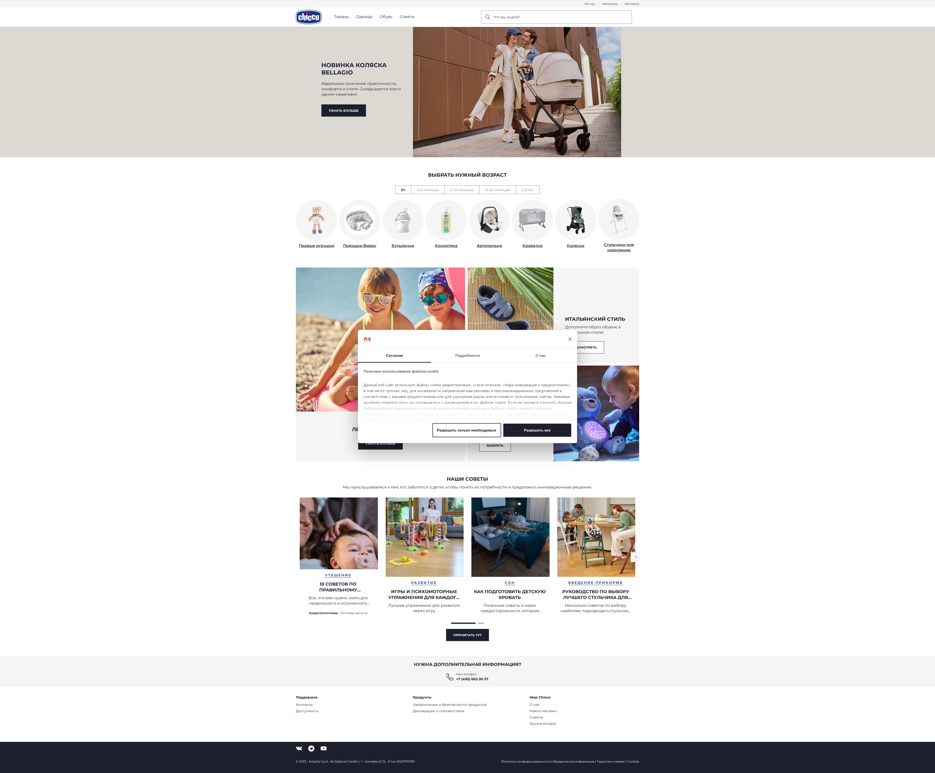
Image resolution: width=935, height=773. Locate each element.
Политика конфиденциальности (526, 761)
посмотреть (585, 347)
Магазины (609, 4)
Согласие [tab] (394, 355)
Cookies (633, 761)
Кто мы (590, 4)
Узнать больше (344, 110)
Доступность (307, 711)
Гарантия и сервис (611, 761)
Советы (536, 717)
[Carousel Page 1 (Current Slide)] (463, 623)
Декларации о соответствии (438, 711)
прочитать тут (467, 635)
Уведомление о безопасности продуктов (450, 704)
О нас (535, 704)
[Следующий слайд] (635, 557)
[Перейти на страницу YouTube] (324, 748)
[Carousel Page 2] (481, 623)
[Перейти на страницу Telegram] (311, 748)
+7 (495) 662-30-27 (472, 679)
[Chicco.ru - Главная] (309, 17)
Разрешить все (537, 430)
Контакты (632, 4)
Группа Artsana (543, 723)
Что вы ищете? (507, 17)
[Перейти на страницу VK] (299, 748)
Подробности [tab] (467, 355)
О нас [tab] (540, 355)
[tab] (403, 189)
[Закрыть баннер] (570, 339)
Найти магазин (543, 711)
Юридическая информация (573, 761)
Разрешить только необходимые (466, 430)
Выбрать (495, 445)
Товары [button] (341, 16)
